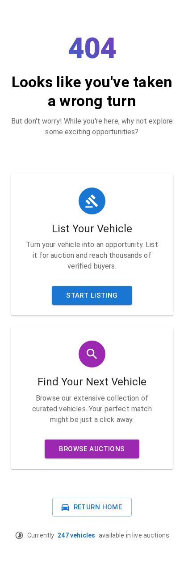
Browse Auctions (92, 449)
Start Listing (92, 295)
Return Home (98, 507)
